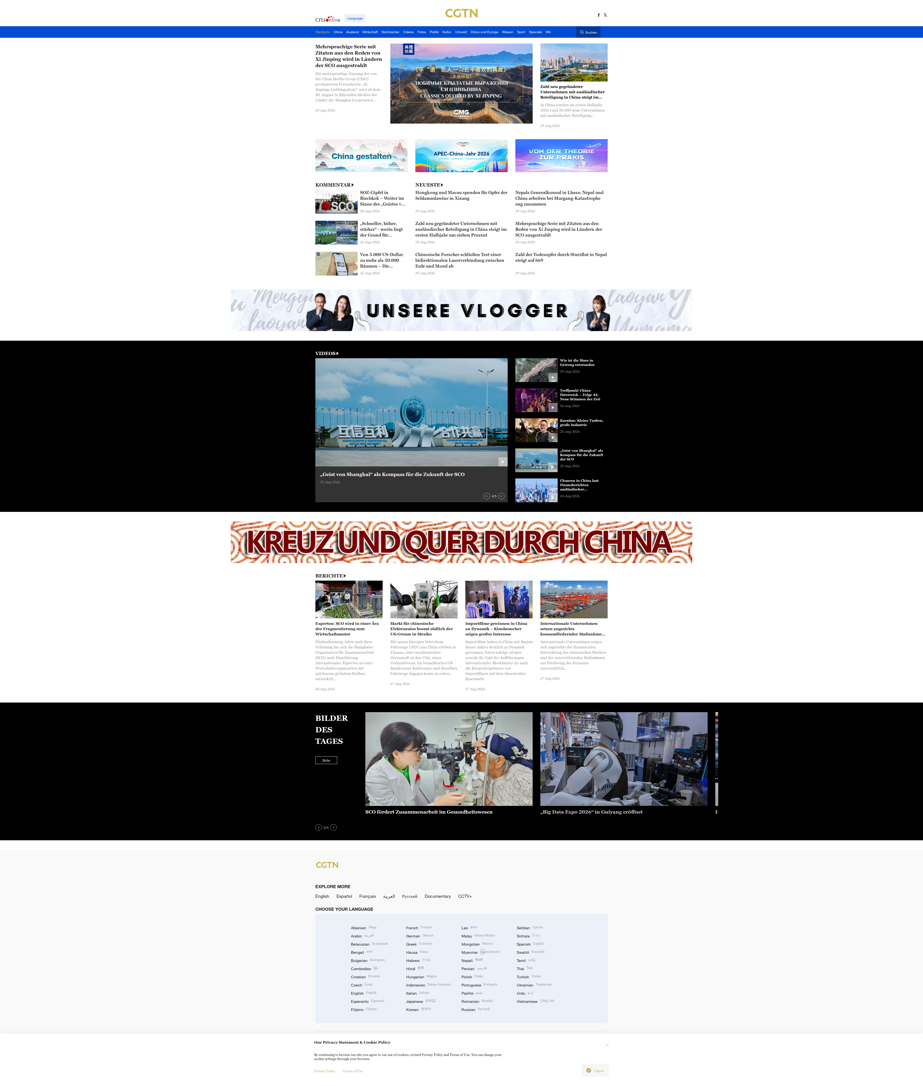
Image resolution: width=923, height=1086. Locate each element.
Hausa (417, 952)
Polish (472, 976)
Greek (419, 944)
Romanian (477, 1001)
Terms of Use (353, 1071)
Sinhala (529, 936)
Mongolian (477, 944)
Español (344, 896)
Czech (362, 985)
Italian (418, 993)
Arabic (362, 936)
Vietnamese (535, 1001)
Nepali (472, 960)
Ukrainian (534, 985)
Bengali (361, 952)
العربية (389, 896)
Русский (410, 896)
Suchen (591, 32)
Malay (478, 936)
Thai (524, 968)
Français (367, 896)
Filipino (364, 1009)
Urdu (525, 993)
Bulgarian (368, 960)
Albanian (363, 927)
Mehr (326, 760)
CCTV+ (465, 896)
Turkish (529, 976)
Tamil (526, 960)
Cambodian (364, 968)
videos (325, 353)
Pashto (472, 993)
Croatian (365, 976)
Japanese (421, 1001)
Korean (418, 1009)
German (419, 936)
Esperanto (367, 1001)
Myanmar (480, 952)
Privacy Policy (324, 1071)
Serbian (530, 927)
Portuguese (479, 985)
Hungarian (421, 976)
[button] (487, 496)
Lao (469, 927)
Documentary (438, 896)
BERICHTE (329, 576)
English (322, 896)
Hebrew (418, 960)
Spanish (530, 944)
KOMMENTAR (333, 185)
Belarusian (369, 944)
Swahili (531, 952)
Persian (474, 968)
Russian (476, 1009)
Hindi (415, 968)
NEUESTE (427, 185)
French (419, 927)
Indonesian (428, 985)
